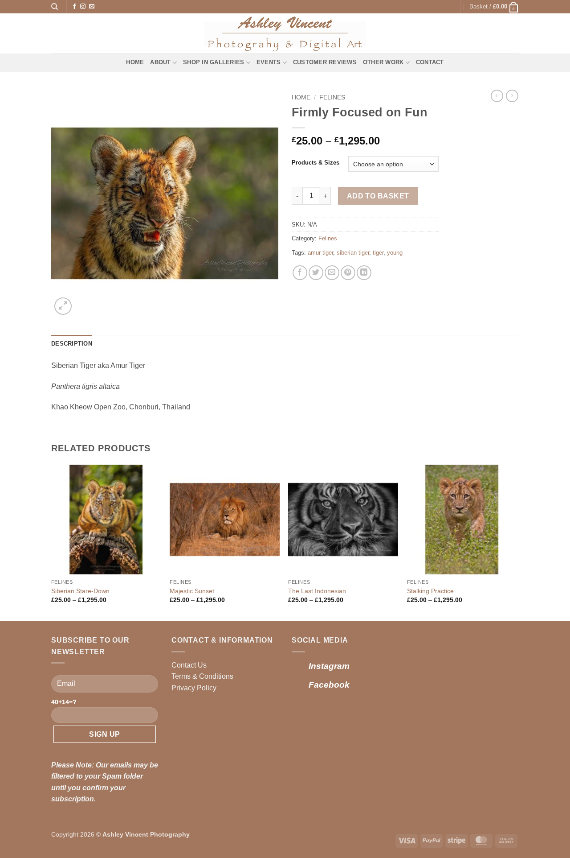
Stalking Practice (430, 590)
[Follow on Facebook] (74, 7)
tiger (378, 252)
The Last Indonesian (317, 590)
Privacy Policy (193, 688)
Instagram (329, 666)
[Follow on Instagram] (83, 7)
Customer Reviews (325, 62)
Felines (332, 97)
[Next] (516, 542)
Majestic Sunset (192, 590)
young (395, 252)
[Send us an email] (91, 7)
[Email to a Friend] (332, 272)
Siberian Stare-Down (80, 590)
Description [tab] (71, 343)
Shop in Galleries (213, 62)
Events (268, 62)
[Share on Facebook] (300, 272)
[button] (494, 6)
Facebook (329, 684)
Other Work (383, 62)
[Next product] (497, 96)
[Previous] (51, 542)
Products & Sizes (315, 163)
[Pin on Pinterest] (348, 272)
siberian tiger (353, 252)
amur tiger (320, 252)
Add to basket (378, 196)
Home (135, 62)
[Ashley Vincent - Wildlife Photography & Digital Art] (285, 33)
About (160, 62)
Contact (430, 62)
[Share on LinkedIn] (364, 272)
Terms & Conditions (202, 676)
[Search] (54, 6)
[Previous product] (512, 96)
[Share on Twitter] (316, 272)
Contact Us (189, 665)
